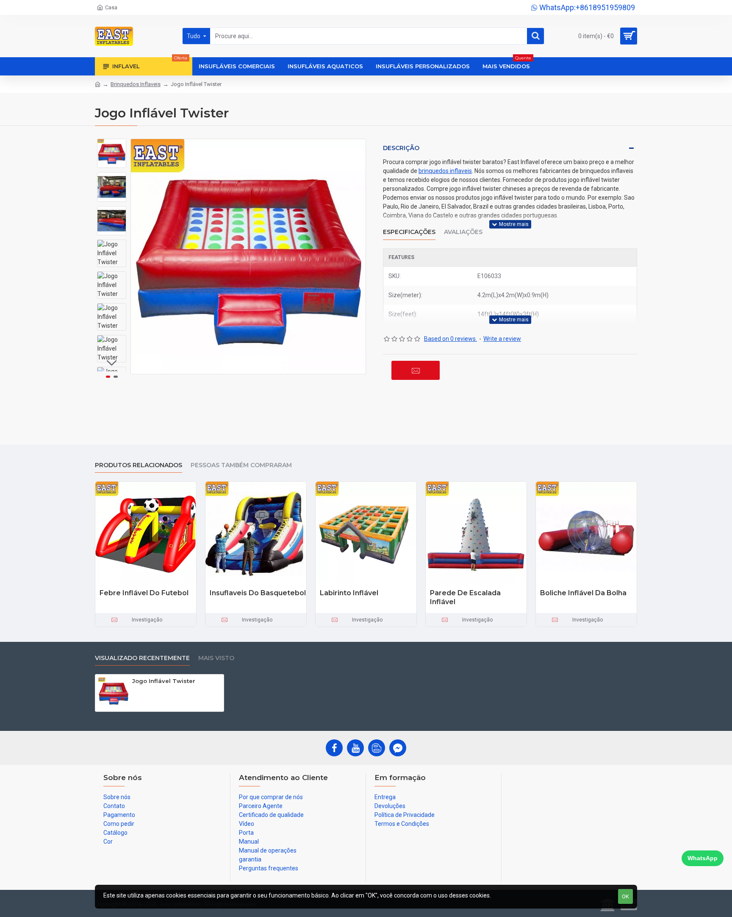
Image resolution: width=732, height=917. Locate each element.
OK (625, 896)
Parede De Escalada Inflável (465, 597)
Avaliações (463, 232)
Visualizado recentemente (142, 658)
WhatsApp (703, 858)
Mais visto (216, 658)
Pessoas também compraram (241, 465)
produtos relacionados (138, 465)
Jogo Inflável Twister (163, 680)
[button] (111, 145)
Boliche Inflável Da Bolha (583, 593)
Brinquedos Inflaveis (136, 84)
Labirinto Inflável (349, 593)
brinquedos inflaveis (445, 170)
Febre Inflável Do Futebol (144, 593)
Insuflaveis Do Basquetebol (258, 593)
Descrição (401, 148)
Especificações (409, 232)
